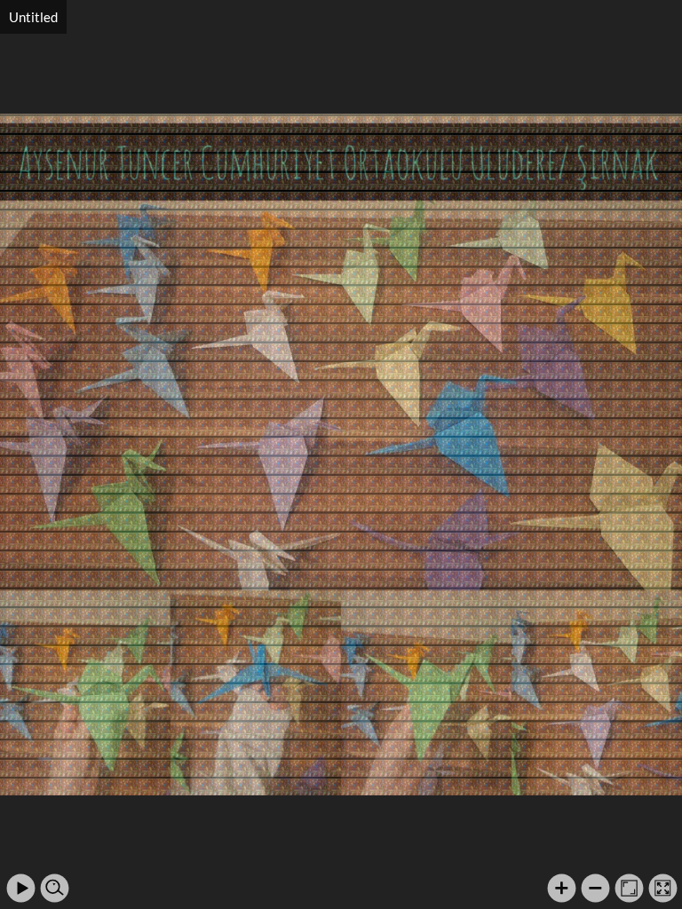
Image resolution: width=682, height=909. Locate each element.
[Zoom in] (561, 888)
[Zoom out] (595, 888)
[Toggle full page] (663, 888)
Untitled (33, 17)
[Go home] (629, 888)
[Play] (21, 888)
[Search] (54, 888)
